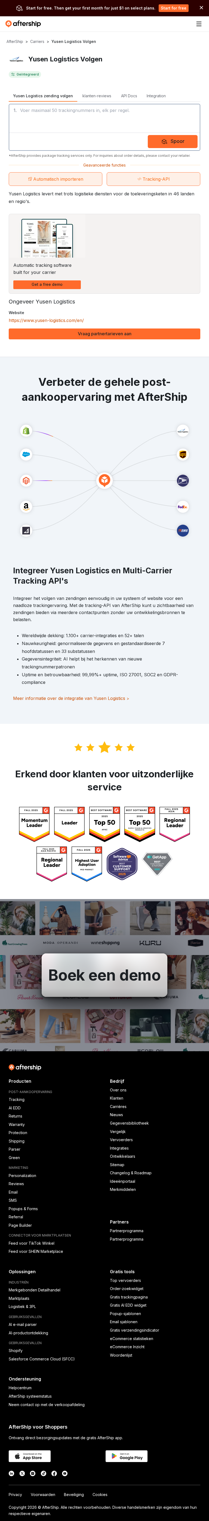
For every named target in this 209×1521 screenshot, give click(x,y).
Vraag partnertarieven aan (104, 333)
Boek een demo (104, 975)
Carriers (37, 41)
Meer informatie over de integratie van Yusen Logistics (71, 698)
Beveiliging (74, 1494)
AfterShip (15, 41)
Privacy (15, 1494)
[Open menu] (199, 24)
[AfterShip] (24, 23)
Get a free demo (47, 284)
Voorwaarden (43, 1494)
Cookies (100, 1494)
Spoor (178, 141)
